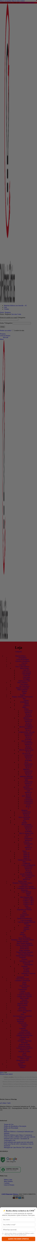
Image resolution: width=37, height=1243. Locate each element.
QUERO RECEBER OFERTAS (18, 1239)
